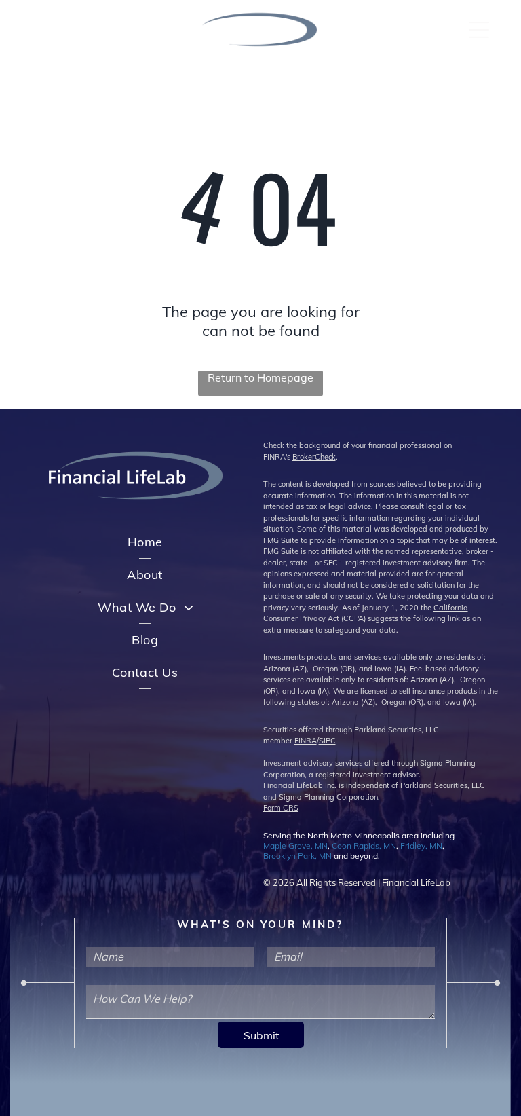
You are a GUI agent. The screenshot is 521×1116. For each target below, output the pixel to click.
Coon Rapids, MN (364, 845)
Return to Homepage (260, 377)
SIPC (327, 740)
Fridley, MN (421, 845)
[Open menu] (479, 30)
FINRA (305, 740)
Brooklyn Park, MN (297, 856)
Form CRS (280, 808)
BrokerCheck (314, 457)
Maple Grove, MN (295, 845)
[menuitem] (145, 542)
